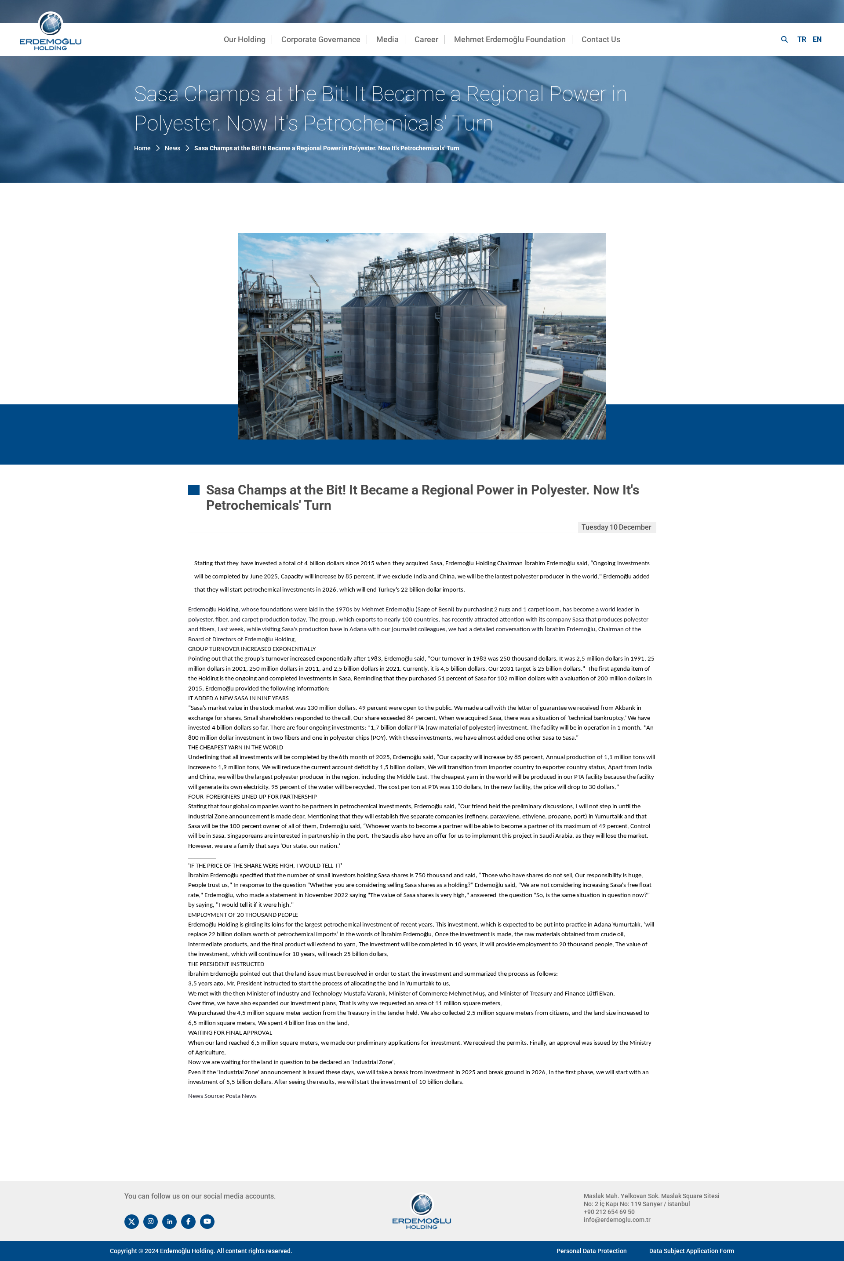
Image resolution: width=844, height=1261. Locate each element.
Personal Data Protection (592, 1250)
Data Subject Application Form (691, 1250)
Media (387, 39)
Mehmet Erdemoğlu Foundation (510, 39)
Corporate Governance (320, 39)
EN (817, 39)
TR (801, 39)
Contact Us (601, 39)
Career (426, 39)
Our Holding (245, 39)
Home (142, 148)
